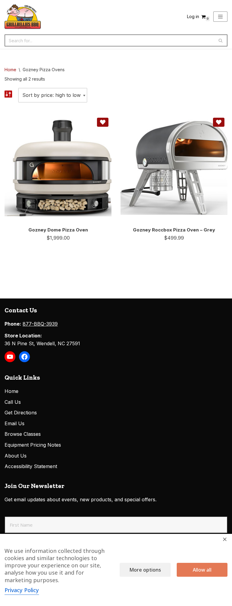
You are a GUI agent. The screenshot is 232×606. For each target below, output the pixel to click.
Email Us (14, 423)
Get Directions (21, 413)
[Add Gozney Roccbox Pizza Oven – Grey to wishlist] (218, 122)
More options (145, 569)
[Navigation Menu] (220, 16)
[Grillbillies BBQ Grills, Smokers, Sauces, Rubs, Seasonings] (23, 16)
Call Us (13, 402)
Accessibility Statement (31, 466)
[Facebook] (24, 356)
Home (10, 69)
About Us (16, 456)
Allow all (202, 569)
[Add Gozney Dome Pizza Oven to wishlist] (102, 122)
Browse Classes (23, 434)
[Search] (220, 40)
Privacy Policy (22, 590)
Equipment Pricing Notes (33, 445)
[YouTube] (10, 356)
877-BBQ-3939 (40, 324)
